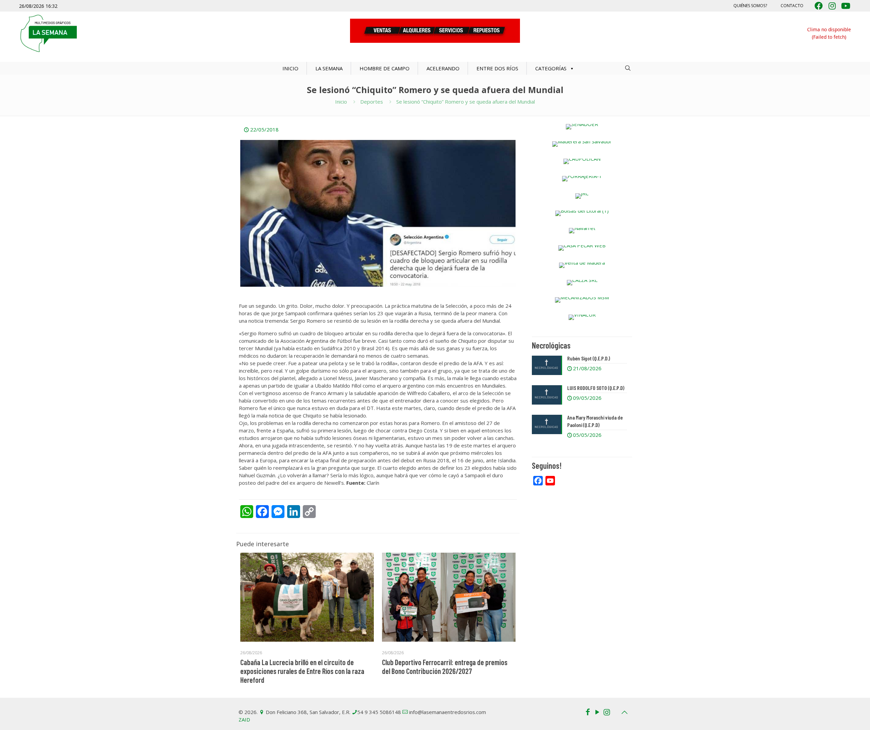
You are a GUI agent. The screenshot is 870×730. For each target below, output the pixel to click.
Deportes (371, 101)
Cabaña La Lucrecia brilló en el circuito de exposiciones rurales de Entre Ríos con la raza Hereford (302, 671)
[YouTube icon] (597, 712)
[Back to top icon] (624, 712)
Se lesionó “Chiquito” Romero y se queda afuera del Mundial (465, 101)
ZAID (244, 719)
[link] (582, 127)
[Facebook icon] (587, 712)
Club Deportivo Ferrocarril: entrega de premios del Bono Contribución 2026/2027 (444, 666)
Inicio (341, 101)
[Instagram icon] (606, 712)
